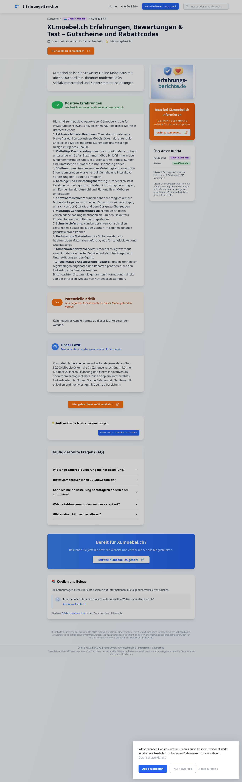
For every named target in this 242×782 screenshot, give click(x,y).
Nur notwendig (183, 769)
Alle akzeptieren (153, 769)
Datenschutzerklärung (152, 757)
